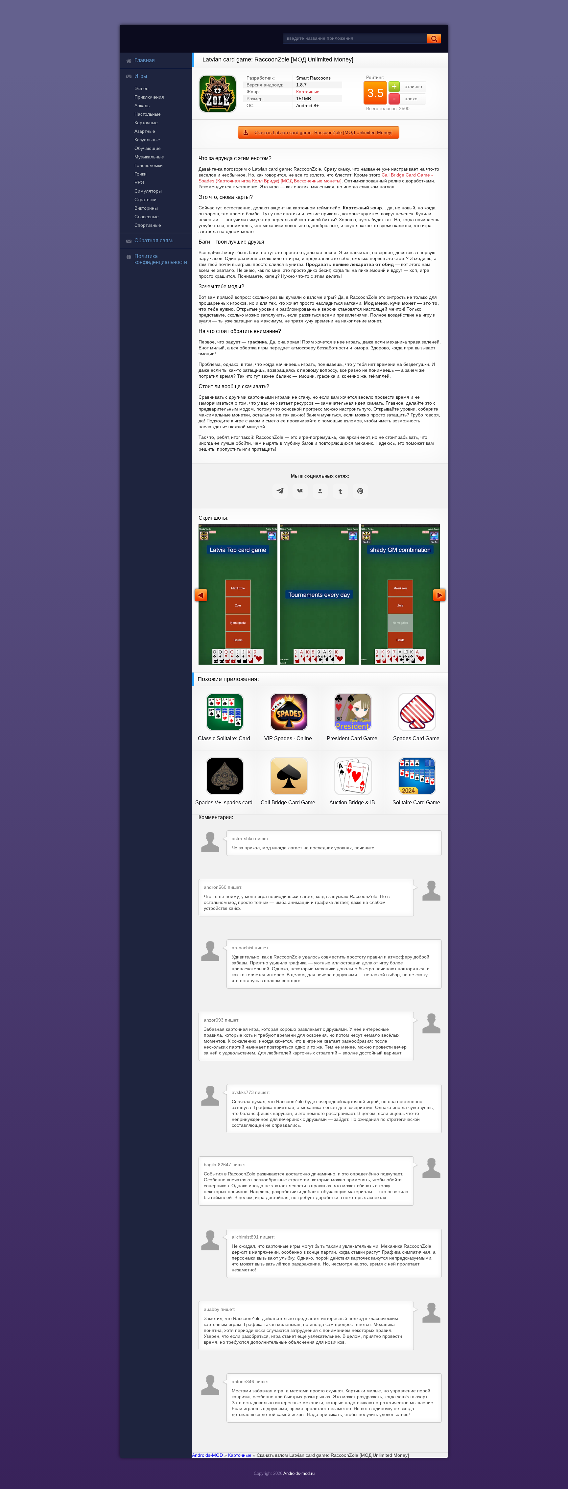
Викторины (146, 208)
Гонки (140, 174)
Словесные (146, 216)
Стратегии (145, 199)
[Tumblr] (340, 491)
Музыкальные (149, 156)
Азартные (144, 131)
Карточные (146, 122)
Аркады (142, 105)
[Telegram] (280, 491)
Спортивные (147, 225)
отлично (406, 86)
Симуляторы (148, 191)
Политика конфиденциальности (160, 259)
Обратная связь (153, 240)
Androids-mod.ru (299, 1473)
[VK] (300, 491)
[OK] (320, 491)
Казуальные (147, 139)
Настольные (147, 114)
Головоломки (148, 165)
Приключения (149, 97)
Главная (144, 60)
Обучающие (147, 148)
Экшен (141, 88)
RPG (139, 182)
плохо (405, 98)
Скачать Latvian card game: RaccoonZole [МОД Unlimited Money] (323, 132)
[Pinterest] (360, 491)
